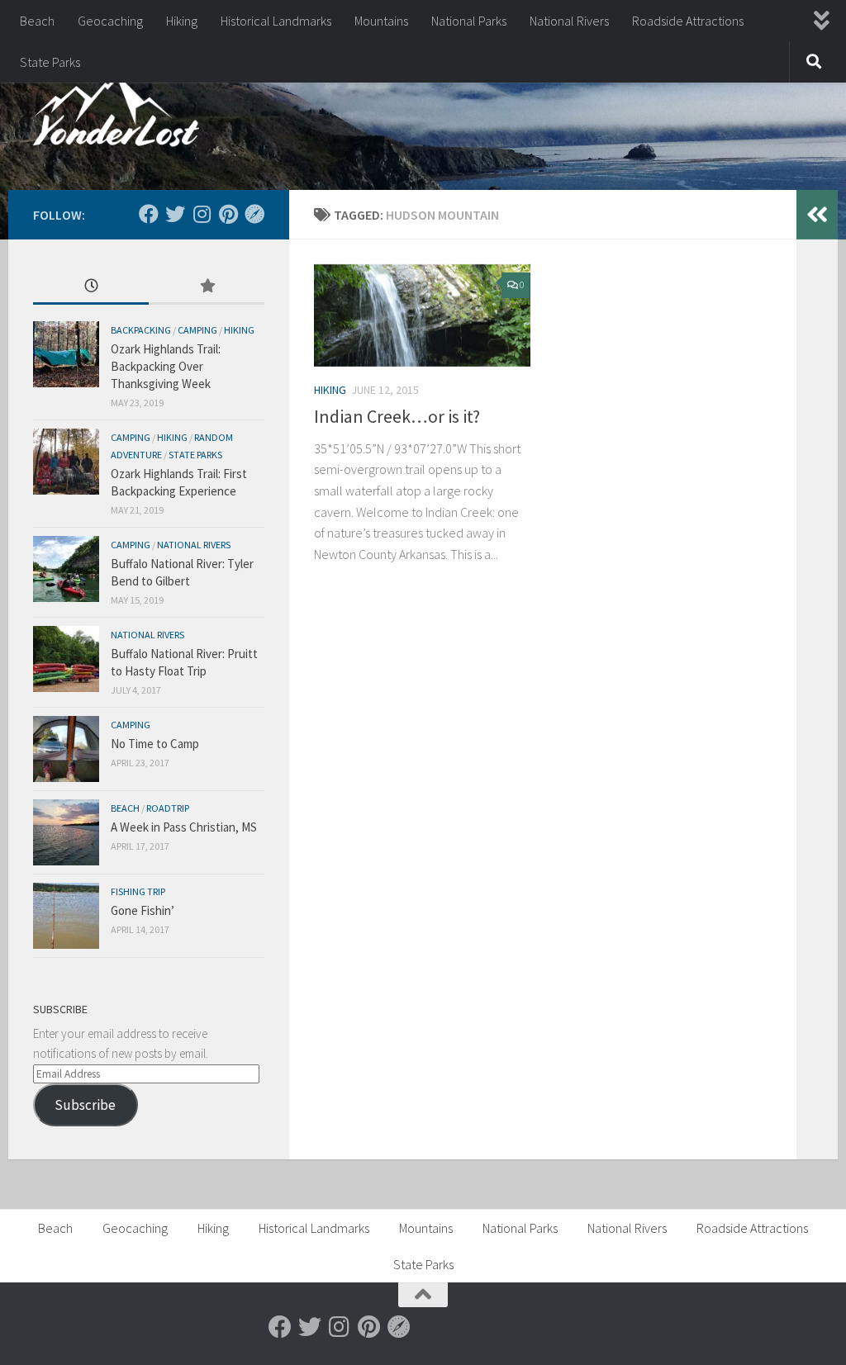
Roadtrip (167, 808)
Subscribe (85, 1105)
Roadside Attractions (688, 20)
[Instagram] (202, 214)
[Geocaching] (254, 214)
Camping (197, 330)
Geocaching (110, 20)
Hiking (181, 20)
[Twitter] (175, 214)
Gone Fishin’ (142, 910)
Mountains (381, 20)
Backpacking (141, 330)
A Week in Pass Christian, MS (184, 827)
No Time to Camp (155, 743)
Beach (37, 20)
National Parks (468, 20)
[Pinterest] (228, 214)
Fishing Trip (138, 891)
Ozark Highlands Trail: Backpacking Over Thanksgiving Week (166, 366)
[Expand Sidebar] (817, 214)
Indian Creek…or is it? (397, 416)
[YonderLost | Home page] (116, 115)
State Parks (50, 62)
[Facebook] (149, 214)
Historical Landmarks (276, 20)
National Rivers (569, 20)
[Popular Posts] (206, 287)
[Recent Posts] (91, 287)
